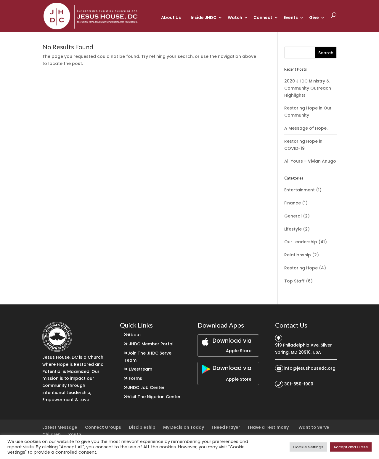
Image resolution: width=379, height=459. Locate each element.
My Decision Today (183, 427)
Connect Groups (103, 427)
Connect (262, 17)
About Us (171, 17)
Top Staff (294, 281)
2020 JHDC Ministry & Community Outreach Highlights (307, 88)
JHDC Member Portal (151, 344)
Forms (135, 378)
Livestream (140, 369)
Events (291, 17)
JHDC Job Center (146, 387)
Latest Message (59, 427)
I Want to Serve (312, 427)
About (134, 335)
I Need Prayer (226, 427)
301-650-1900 (298, 384)
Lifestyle (293, 229)
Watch (235, 17)
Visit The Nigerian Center (154, 397)
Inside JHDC (203, 17)
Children (51, 434)
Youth (74, 434)
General (293, 216)
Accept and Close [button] (350, 447)
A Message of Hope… (306, 128)
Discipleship (142, 427)
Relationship (297, 255)
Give (314, 17)
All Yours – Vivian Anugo (310, 161)
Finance (292, 203)
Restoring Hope (301, 268)
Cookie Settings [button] (308, 447)
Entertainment (299, 190)
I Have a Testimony (268, 427)
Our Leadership (300, 242)
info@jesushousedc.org (309, 368)
